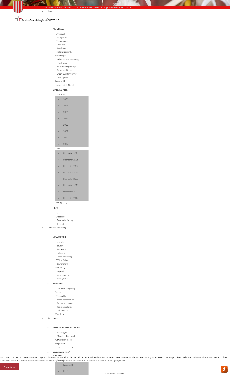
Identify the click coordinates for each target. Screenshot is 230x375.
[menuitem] (120, 13)
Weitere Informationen (115, 373)
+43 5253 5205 (83, 7)
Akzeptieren (9, 367)
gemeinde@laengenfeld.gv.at (113, 7)
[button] (224, 369)
